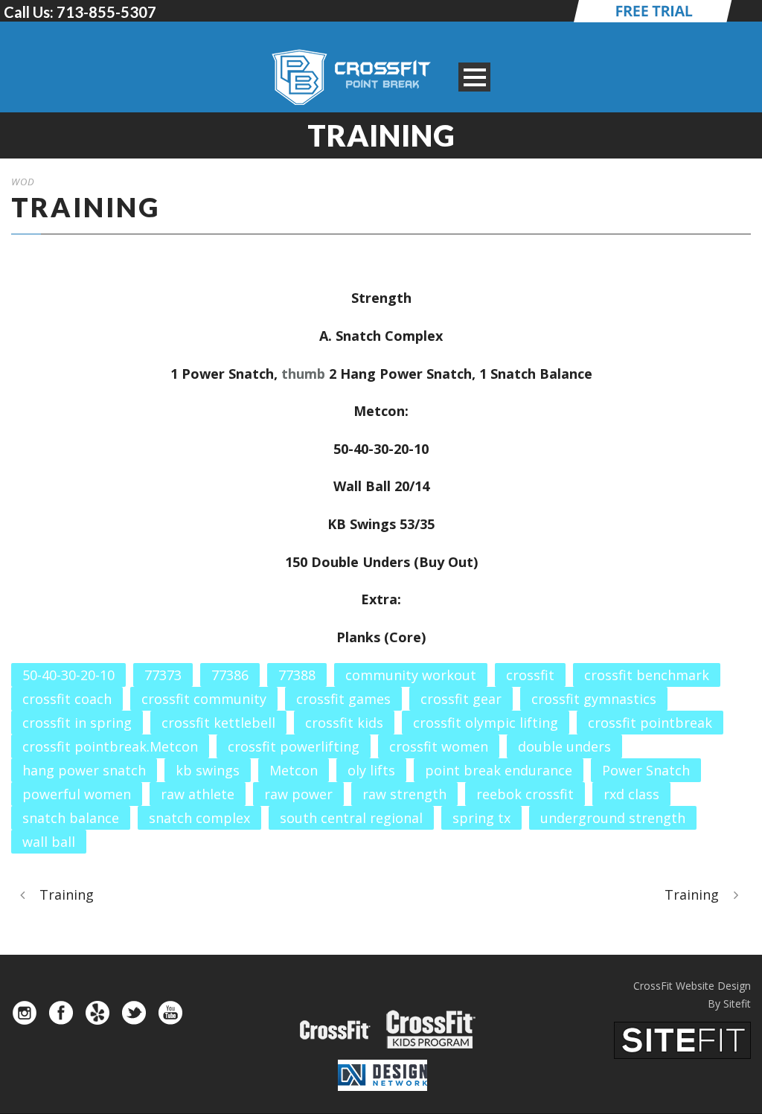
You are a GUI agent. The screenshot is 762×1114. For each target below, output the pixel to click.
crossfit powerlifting (293, 746)
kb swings (208, 770)
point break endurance (498, 770)
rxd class (631, 794)
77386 (230, 675)
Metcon (293, 770)
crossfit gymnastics (593, 699)
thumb (303, 373)
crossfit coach (67, 699)
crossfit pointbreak (650, 723)
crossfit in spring (77, 723)
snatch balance (70, 818)
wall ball (48, 842)
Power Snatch (646, 770)
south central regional (351, 818)
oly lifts (371, 770)
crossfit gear (461, 699)
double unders (564, 746)
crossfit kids (344, 723)
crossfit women (438, 746)
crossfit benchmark (646, 675)
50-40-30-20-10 (68, 675)
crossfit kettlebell (218, 723)
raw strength (404, 794)
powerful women (76, 794)
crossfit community (203, 699)
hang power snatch (84, 770)
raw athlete (197, 794)
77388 (297, 675)
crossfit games (343, 699)
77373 (163, 675)
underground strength (612, 818)
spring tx (481, 818)
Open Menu (474, 77)
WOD (23, 181)
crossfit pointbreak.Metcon (110, 746)
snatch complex (199, 818)
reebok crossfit (525, 794)
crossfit (530, 675)
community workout (410, 675)
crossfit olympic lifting (485, 723)
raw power (298, 794)
